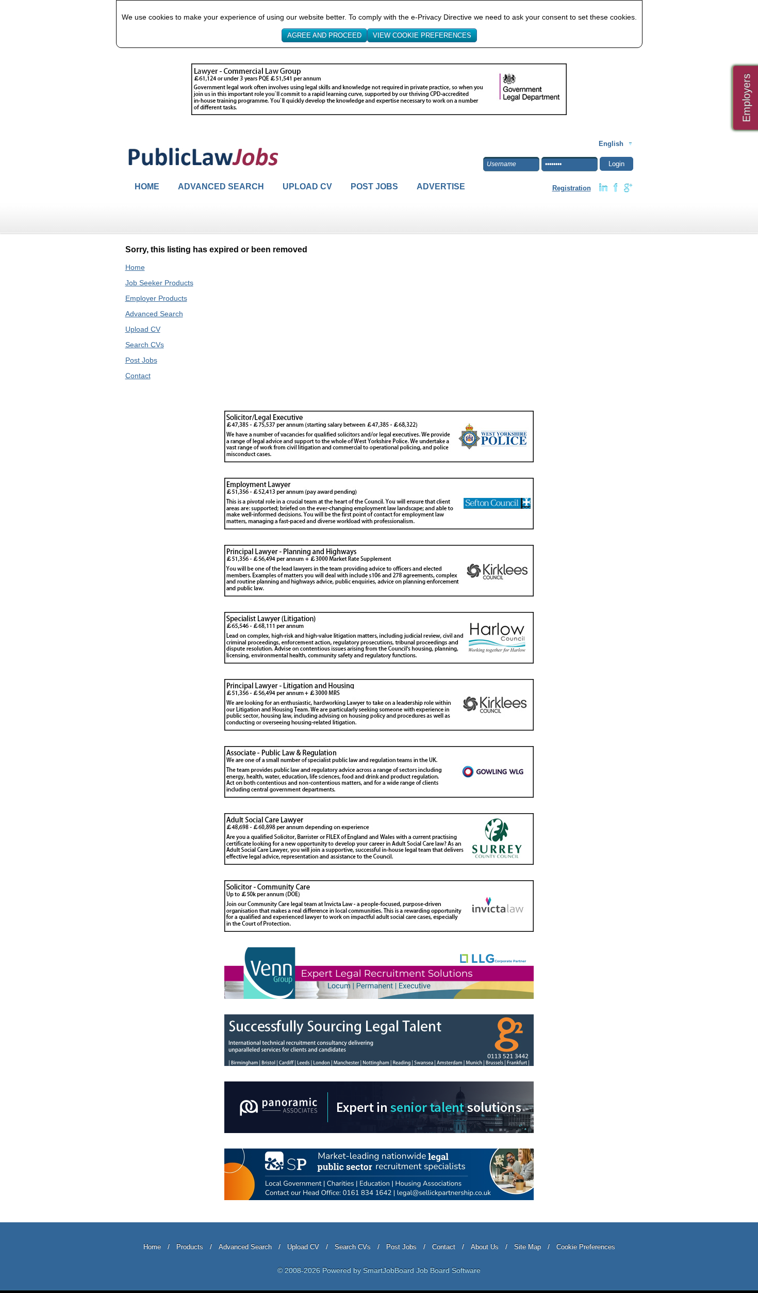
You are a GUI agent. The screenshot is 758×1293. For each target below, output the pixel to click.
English (611, 144)
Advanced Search (221, 186)
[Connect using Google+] (628, 188)
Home (147, 186)
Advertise (441, 186)
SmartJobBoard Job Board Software (422, 1270)
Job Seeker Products (159, 283)
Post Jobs (374, 186)
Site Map (527, 1247)
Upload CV (307, 186)
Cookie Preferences (585, 1247)
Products (189, 1247)
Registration (571, 188)
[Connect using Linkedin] (603, 188)
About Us (485, 1247)
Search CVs (144, 345)
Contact (138, 375)
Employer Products (156, 298)
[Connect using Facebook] (616, 188)
